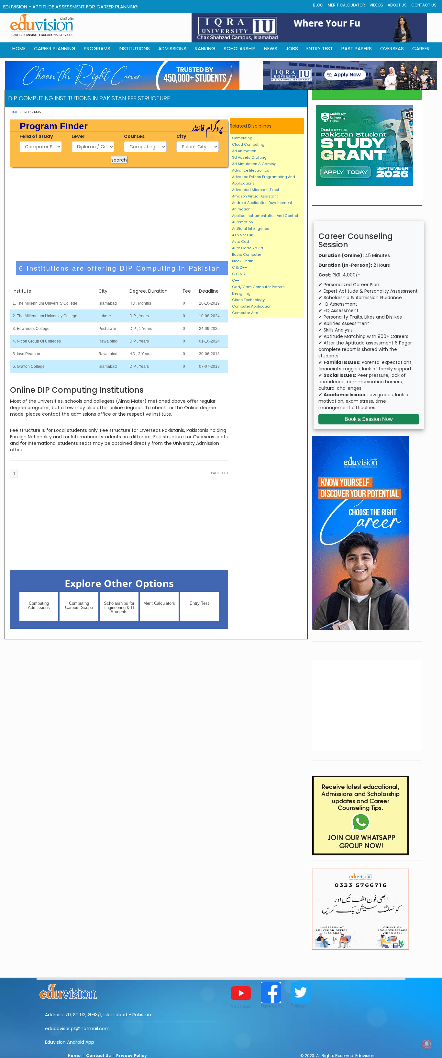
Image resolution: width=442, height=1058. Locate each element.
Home (12, 112)
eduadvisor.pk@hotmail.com (77, 1028)
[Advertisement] (119, 214)
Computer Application (251, 306)
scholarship (240, 48)
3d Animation (244, 150)
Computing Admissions (39, 605)
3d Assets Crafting (249, 157)
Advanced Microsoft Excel (255, 189)
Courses (134, 136)
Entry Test (319, 48)
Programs (97, 48)
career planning (54, 48)
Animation (241, 209)
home (19, 48)
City (181, 136)
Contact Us (423, 5)
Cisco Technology (248, 299)
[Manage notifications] (427, 1044)
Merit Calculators (159, 603)
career (421, 48)
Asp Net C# (242, 235)
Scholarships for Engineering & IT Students (119, 607)
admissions (172, 48)
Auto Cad (240, 241)
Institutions (134, 48)
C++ (235, 280)
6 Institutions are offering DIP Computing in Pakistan (120, 268)
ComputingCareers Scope (79, 605)
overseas (392, 48)
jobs (292, 48)
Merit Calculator (346, 5)
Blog (318, 5)
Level (78, 136)
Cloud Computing (248, 144)
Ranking (205, 48)
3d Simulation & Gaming (254, 163)
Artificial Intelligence (250, 228)
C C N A (239, 273)
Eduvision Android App (69, 1042)
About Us (397, 5)
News (270, 48)
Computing (242, 138)
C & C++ (239, 267)
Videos (376, 5)
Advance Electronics (250, 170)
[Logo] (126, 990)
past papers (356, 48)
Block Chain (242, 261)
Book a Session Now (369, 419)
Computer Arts (245, 312)
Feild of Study (36, 136)
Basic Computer (246, 254)
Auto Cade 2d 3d (247, 248)
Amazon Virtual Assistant (255, 196)
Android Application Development (262, 202)
